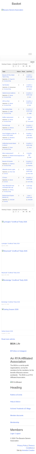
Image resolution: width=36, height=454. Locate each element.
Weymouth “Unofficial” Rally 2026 (11, 272)
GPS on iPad (5, 101)
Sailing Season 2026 (7, 331)
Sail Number (5, 85)
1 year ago (29, 185)
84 (23, 66)
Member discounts (16, 415)
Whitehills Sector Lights (8, 169)
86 (29, 66)
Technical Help (7, 81)
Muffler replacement (7, 117)
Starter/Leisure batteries (8, 93)
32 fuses (4, 177)
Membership (14, 422)
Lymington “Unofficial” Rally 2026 (11, 243)
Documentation (7, 157)
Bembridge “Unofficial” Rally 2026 (11, 302)
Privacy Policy (22, 445)
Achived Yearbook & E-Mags (20, 408)
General (6, 173)
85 (26, 66)
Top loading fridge (7, 109)
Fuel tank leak (6, 125)
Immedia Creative (28, 450)
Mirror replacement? (7, 153)
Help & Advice (15, 402)
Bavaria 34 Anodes (7, 161)
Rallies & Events (16, 395)
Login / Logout (15, 433)
